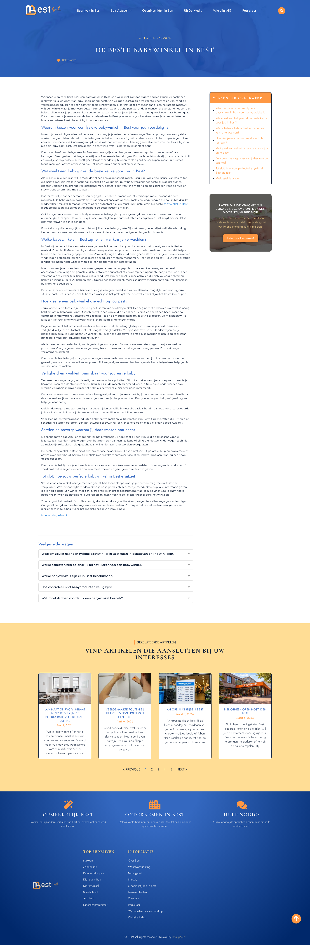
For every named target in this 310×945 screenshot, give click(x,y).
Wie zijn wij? (222, 10)
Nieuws (132, 879)
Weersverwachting (139, 867)
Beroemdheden (137, 892)
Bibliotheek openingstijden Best (245, 711)
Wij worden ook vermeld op (145, 911)
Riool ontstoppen (93, 873)
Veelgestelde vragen (228, 178)
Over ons (133, 898)
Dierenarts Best (92, 879)
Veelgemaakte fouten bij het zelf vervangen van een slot (125, 713)
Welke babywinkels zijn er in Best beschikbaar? (115, 576)
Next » (182, 769)
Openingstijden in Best (157, 10)
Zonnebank (90, 867)
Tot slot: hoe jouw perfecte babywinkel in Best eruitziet (241, 170)
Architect (88, 898)
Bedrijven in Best (88, 10)
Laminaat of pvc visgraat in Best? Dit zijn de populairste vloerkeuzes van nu (64, 715)
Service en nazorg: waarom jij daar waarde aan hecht (242, 160)
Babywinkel (69, 60)
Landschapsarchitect (95, 905)
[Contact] (241, 804)
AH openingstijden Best (185, 709)
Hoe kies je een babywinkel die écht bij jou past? (240, 140)
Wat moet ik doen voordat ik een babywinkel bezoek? (115, 598)
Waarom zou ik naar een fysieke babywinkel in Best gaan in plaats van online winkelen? (115, 553)
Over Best (134, 860)
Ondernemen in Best (155, 815)
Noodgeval (135, 873)
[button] (281, 10)
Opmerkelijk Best (68, 815)
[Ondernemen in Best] (155, 804)
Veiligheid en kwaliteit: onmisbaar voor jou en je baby (242, 150)
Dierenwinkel (91, 886)
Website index (136, 917)
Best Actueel (119, 10)
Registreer (249, 10)
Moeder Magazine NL (54, 515)
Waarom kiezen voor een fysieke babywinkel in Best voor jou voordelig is (240, 110)
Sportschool (90, 892)
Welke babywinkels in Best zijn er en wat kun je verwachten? (240, 130)
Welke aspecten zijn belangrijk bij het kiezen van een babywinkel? (115, 565)
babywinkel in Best (175, 204)
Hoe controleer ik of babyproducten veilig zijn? (115, 587)
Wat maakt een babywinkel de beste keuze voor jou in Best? (241, 120)
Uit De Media (193, 10)
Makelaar (88, 860)
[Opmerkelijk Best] (68, 804)
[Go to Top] (296, 918)
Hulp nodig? (242, 815)
